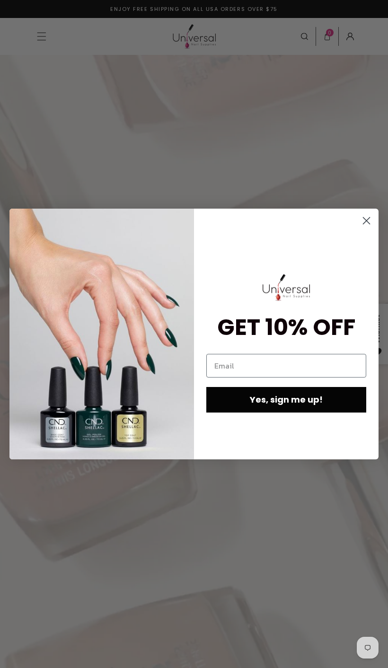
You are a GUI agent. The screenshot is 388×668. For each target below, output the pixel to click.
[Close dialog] (366, 220)
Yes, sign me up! (286, 399)
